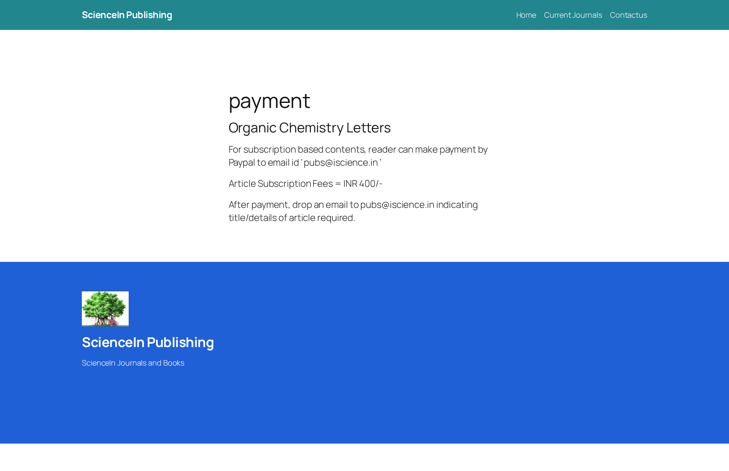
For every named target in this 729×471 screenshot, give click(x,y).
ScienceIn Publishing (127, 14)
